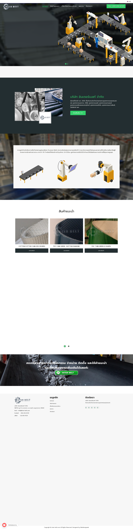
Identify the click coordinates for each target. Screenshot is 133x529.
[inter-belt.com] (11, 6)
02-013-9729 (24, 415)
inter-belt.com (56, 527)
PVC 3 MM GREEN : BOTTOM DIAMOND (66, 246)
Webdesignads (84, 527)
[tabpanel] (31, 235)
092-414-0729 (25, 413)
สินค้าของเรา (53, 403)
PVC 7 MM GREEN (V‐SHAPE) (101, 246)
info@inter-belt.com (24, 410)
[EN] (130, 1)
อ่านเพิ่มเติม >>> (78, 113)
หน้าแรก (52, 401)
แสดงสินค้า (32, 250)
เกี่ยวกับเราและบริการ (55, 406)
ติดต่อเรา (52, 411)
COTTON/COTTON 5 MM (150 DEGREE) (32, 246)
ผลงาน (51, 409)
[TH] (127, 1)
